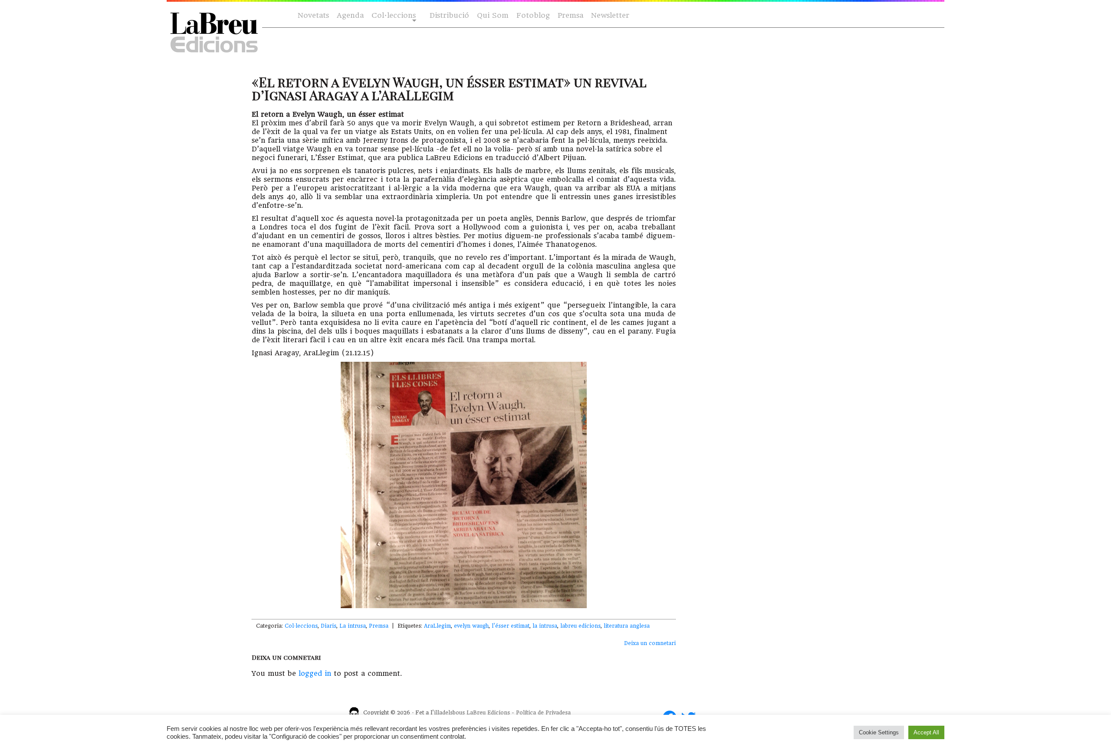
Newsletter (610, 15)
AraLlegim (437, 626)
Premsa (570, 15)
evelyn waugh (471, 626)
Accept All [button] (926, 732)
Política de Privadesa (543, 713)
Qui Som (493, 15)
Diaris (328, 626)
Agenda (350, 15)
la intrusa (544, 626)
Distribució (449, 15)
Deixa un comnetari (650, 643)
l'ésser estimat (510, 626)
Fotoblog (533, 15)
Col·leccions (393, 15)
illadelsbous (449, 713)
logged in (315, 673)
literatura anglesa (627, 626)
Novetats (313, 15)
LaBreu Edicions (488, 713)
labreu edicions (580, 626)
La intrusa (352, 626)
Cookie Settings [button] (879, 732)
